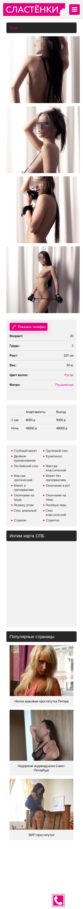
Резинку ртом (23, 505)
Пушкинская (64, 385)
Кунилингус (54, 456)
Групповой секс (57, 450)
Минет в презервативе (24, 488)
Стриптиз (52, 520)
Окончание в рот (58, 485)
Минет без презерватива (56, 478)
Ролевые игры (56, 505)
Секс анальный (25, 510)
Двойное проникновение (25, 458)
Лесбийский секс (26, 466)
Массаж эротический (23, 478)
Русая (68, 375)
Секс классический (56, 513)
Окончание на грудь (24, 497)
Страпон (20, 520)
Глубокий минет (25, 450)
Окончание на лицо (56, 497)
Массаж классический (56, 468)
